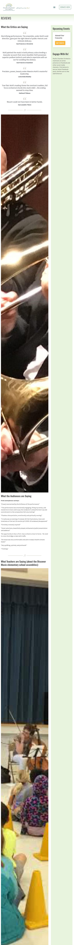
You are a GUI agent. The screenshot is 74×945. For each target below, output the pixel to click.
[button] (54, 7)
